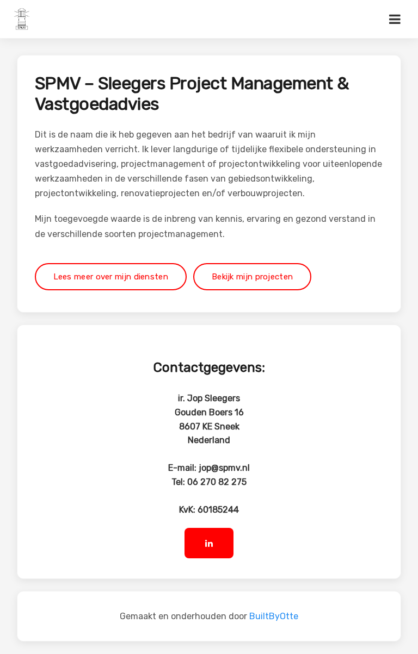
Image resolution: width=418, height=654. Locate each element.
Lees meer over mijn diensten (110, 277)
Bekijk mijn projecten (252, 277)
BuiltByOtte (273, 616)
